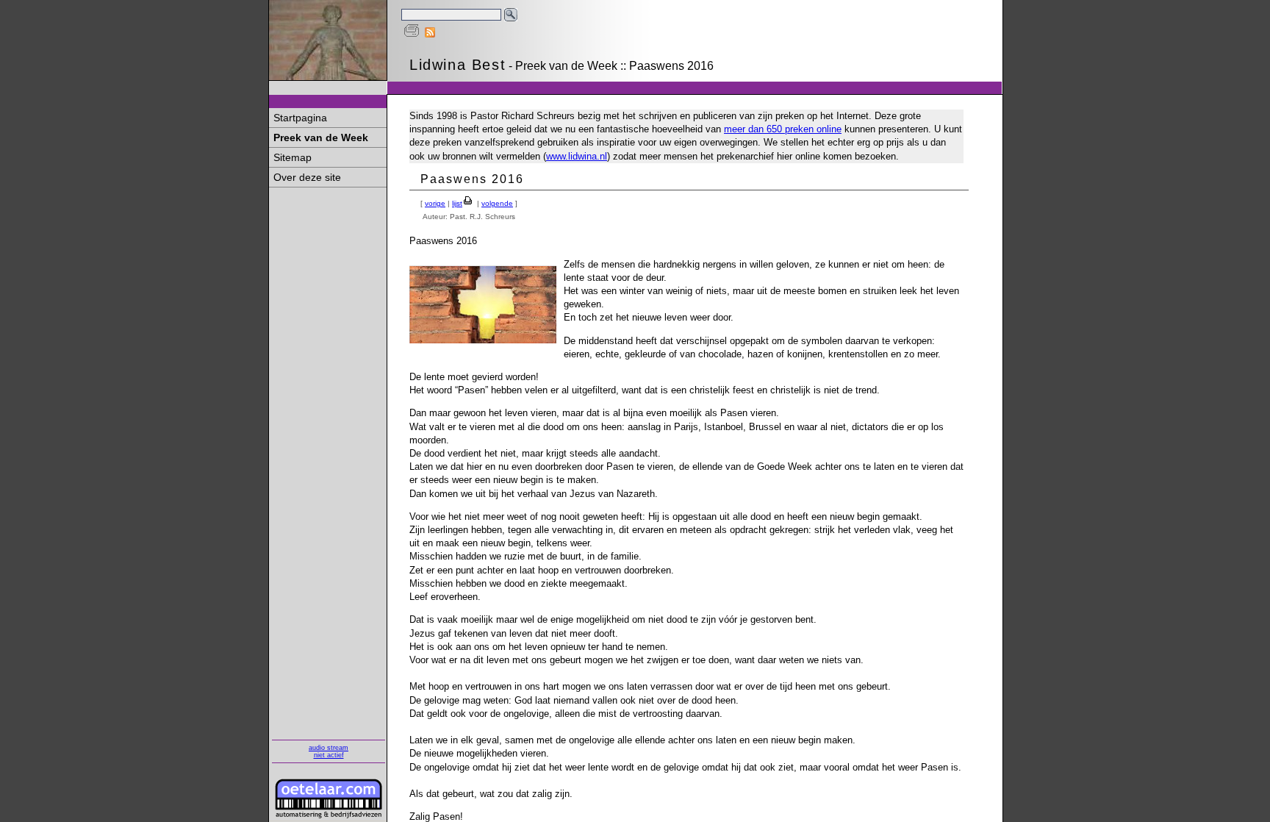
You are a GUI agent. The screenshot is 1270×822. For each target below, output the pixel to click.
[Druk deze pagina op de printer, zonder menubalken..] (411, 34)
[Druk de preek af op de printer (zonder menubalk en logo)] (468, 203)
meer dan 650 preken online (783, 129)
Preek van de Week (320, 137)
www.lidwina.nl (576, 156)
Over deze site (307, 177)
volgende (497, 203)
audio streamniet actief (328, 751)
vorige (435, 203)
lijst (457, 203)
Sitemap (292, 157)
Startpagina (300, 118)
